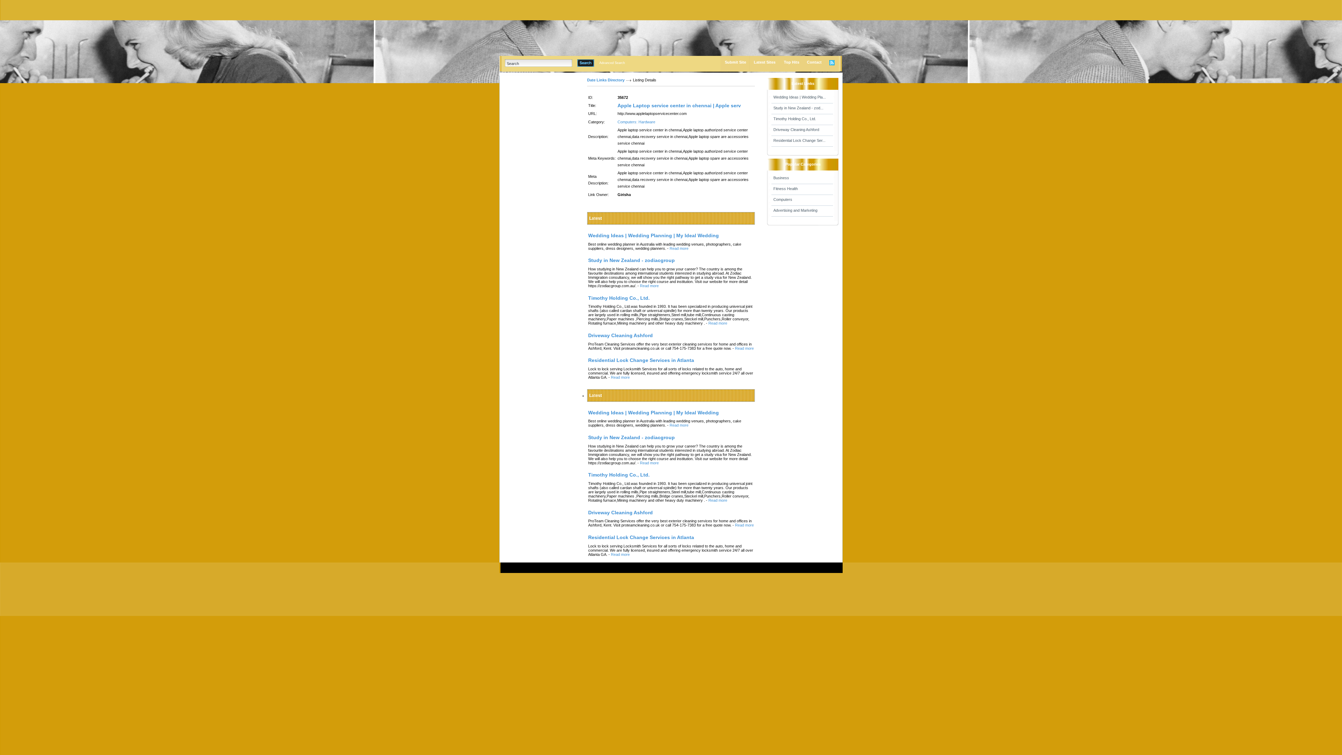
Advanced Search (612, 63)
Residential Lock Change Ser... (799, 140)
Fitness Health (785, 189)
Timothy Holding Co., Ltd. (794, 119)
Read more (679, 248)
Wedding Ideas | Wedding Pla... (799, 97)
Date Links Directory (606, 80)
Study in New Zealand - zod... (798, 108)
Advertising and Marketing (795, 210)
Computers (782, 199)
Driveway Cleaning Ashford (796, 130)
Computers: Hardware (636, 122)
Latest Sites (764, 62)
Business (781, 178)
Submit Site (735, 62)
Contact (814, 62)
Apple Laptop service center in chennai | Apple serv (679, 105)
